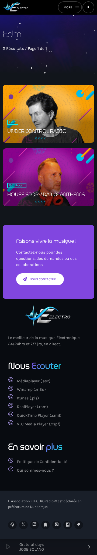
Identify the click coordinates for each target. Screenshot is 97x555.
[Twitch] (34, 525)
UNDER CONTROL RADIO (37, 131)
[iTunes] (45, 525)
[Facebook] (67, 525)
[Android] (78, 525)
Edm (12, 122)
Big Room (17, 185)
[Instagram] (56, 525)
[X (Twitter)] (23, 525)
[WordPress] (12, 525)
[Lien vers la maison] (16, 7)
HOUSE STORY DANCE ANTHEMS (46, 195)
